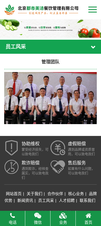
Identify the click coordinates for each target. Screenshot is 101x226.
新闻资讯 (25, 200)
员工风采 (46, 200)
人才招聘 (67, 200)
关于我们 (34, 193)
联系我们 (87, 200)
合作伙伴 (55, 193)
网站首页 (14, 193)
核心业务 (76, 193)
